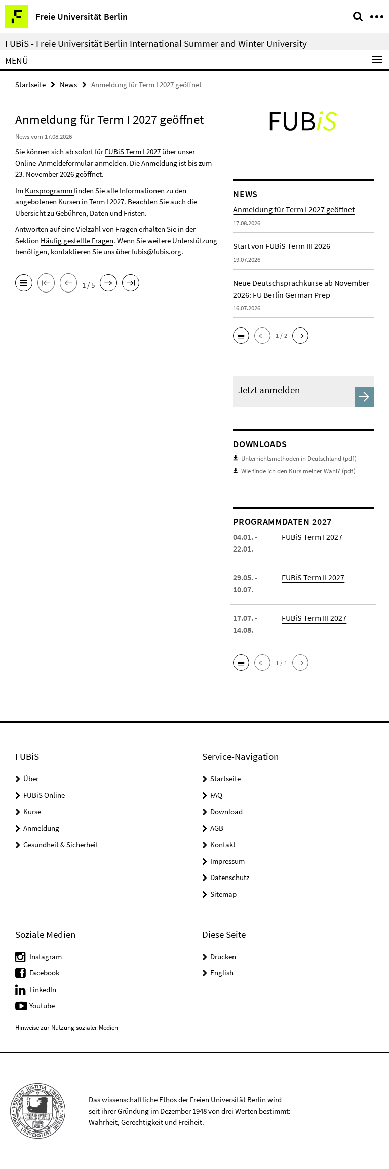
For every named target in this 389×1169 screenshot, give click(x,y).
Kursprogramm (49, 190)
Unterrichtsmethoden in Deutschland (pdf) (299, 458)
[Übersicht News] (23, 284)
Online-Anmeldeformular (54, 163)
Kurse (32, 811)
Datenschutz (229, 877)
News (68, 84)
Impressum (227, 861)
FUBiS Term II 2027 (313, 577)
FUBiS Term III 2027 (314, 618)
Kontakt (223, 844)
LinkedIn (42, 989)
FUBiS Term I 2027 (133, 151)
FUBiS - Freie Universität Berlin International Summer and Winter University (156, 43)
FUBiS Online (44, 795)
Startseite (30, 84)
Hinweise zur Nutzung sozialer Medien (66, 1027)
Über (30, 778)
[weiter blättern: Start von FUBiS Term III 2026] (108, 284)
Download (226, 811)
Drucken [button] (223, 956)
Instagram (45, 956)
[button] (241, 335)
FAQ (216, 795)
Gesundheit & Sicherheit (60, 844)
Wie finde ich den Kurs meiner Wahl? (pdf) (298, 471)
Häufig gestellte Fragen (77, 240)
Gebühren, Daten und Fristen (100, 213)
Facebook (44, 972)
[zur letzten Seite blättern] (130, 284)
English (222, 972)
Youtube (42, 1005)
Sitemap (223, 894)
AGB (216, 828)
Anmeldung (41, 828)
